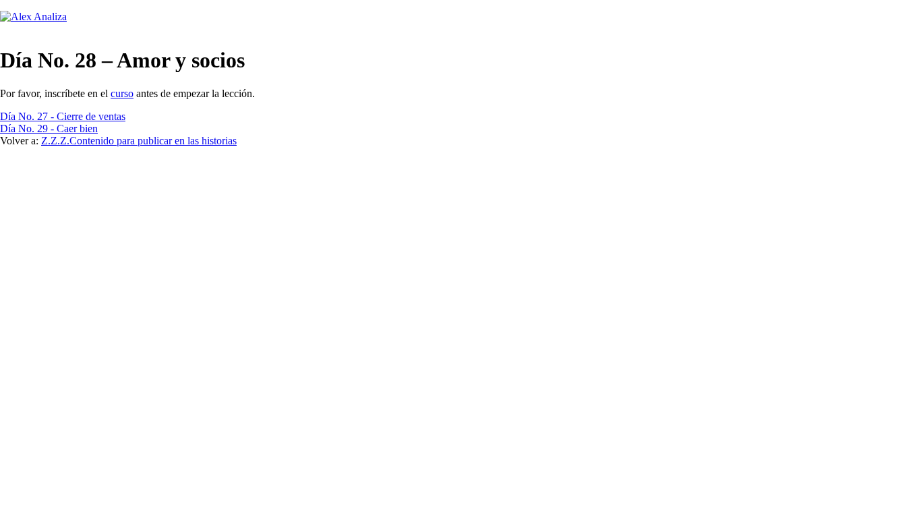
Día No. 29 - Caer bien (49, 128)
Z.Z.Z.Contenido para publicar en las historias (139, 140)
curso (122, 93)
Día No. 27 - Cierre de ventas (62, 116)
